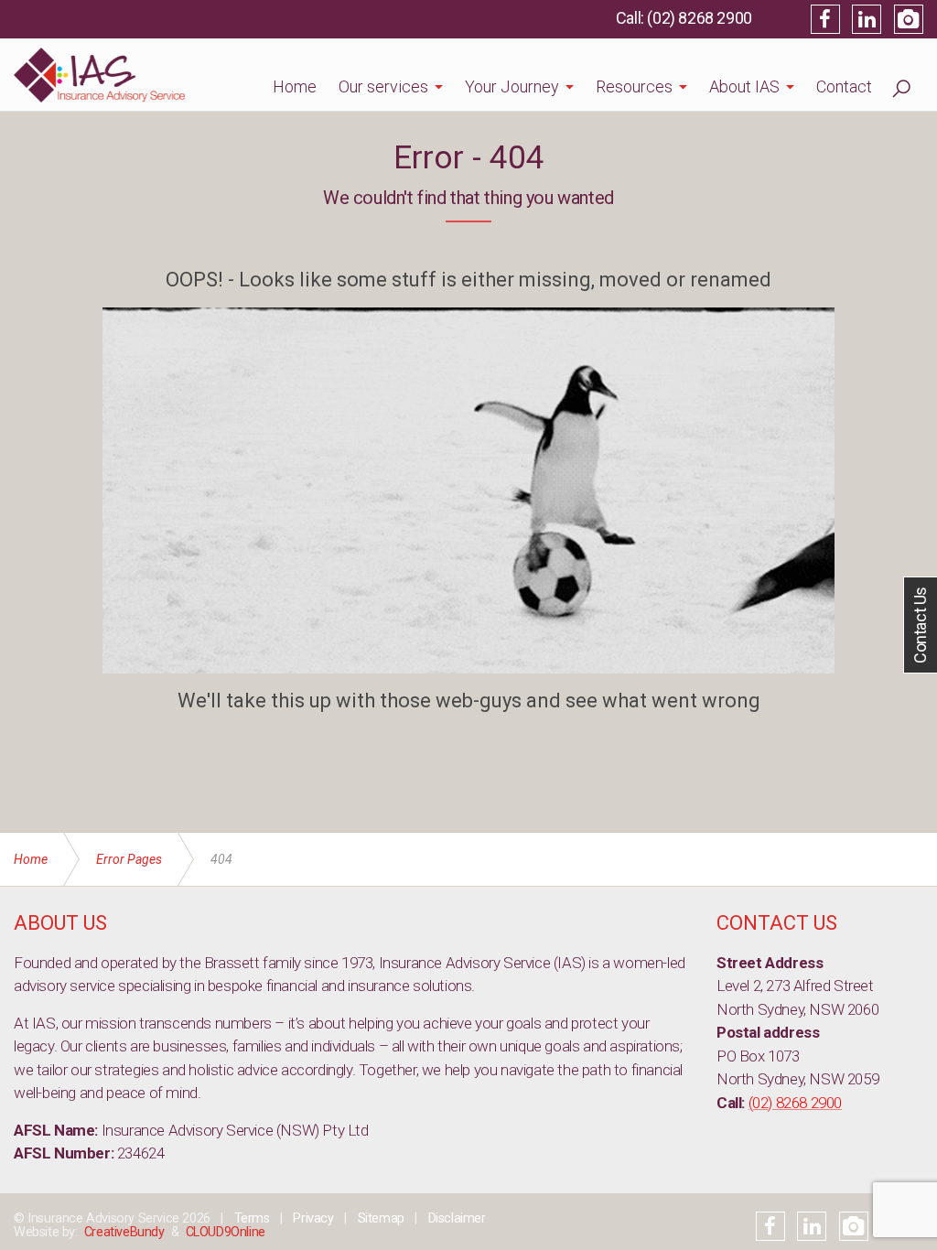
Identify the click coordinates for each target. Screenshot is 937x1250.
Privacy (313, 1218)
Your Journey (512, 86)
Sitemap (381, 1218)
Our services (383, 86)
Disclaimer (457, 1218)
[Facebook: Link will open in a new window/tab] (825, 19)
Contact (844, 86)
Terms (252, 1218)
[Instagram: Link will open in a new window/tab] (908, 19)
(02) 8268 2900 (699, 17)
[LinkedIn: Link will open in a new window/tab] (866, 19)
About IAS (744, 86)
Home (295, 86)
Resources (634, 86)
